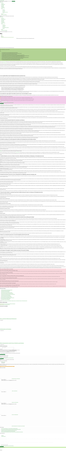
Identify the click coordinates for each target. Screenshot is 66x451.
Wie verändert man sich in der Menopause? (5, 299)
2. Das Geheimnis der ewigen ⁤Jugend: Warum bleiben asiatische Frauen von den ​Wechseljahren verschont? (12, 53)
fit (33, 109)
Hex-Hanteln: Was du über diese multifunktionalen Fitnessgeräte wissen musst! (9, 430)
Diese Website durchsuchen (2, 1)
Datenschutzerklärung (3, 436)
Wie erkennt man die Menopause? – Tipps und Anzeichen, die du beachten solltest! (9, 428)
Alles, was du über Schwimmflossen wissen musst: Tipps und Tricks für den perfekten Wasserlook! (11, 429)
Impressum (2, 435)
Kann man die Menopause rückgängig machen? (6, 298)
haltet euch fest (3, 61)
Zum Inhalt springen (2, 0)
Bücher (2, 29)
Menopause (2, 18)
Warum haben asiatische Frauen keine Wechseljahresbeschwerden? (7, 37)
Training (4, 28)
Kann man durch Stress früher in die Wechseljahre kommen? (7, 293)
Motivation (4, 26)
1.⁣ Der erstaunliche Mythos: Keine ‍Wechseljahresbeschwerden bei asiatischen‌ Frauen (10, 52)
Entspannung (4, 25)
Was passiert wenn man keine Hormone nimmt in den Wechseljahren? (8, 294)
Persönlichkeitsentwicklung (6, 27)
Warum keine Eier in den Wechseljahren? (5, 291)
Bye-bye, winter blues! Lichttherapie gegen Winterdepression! (8, 318)
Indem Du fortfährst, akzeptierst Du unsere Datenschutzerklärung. (7, 102)
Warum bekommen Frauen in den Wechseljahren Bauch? (6, 292)
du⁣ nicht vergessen (17, 152)
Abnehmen (4, 24)
